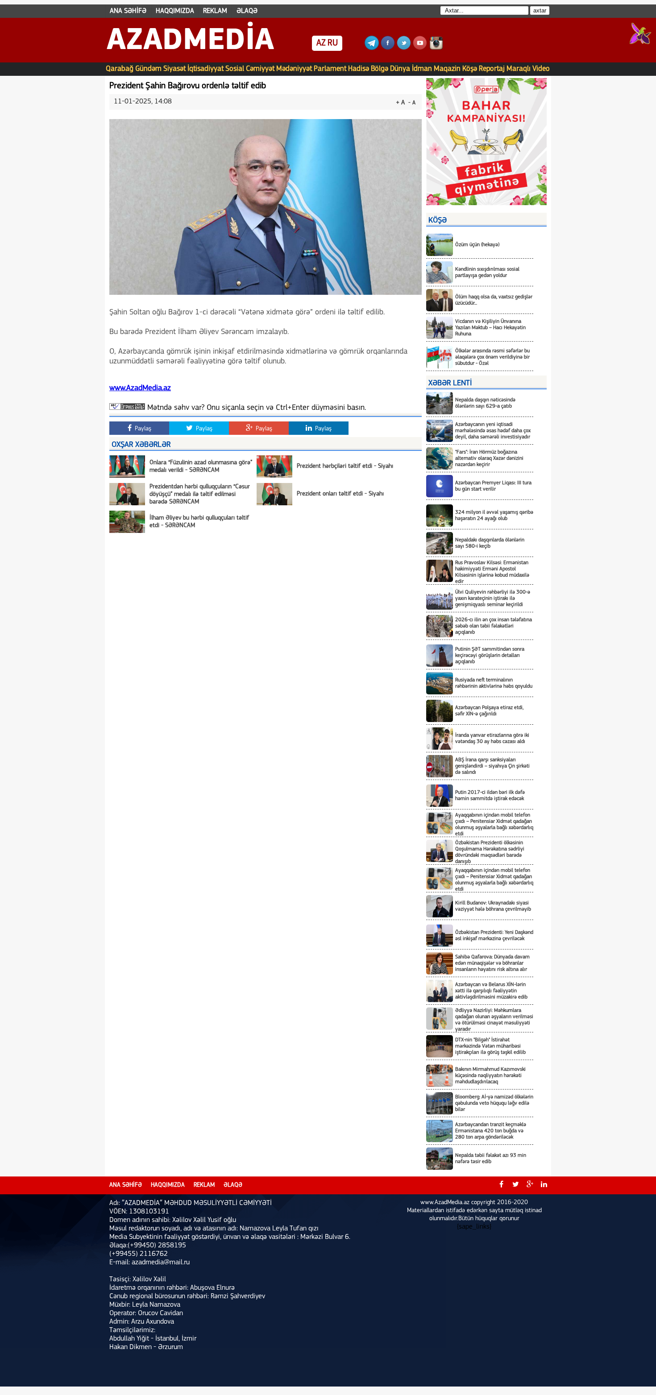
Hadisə (358, 69)
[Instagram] (436, 48)
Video (541, 69)
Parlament (330, 69)
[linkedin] (544, 1185)
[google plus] (530, 1185)
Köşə (469, 69)
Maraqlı (519, 69)
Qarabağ (119, 69)
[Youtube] (420, 48)
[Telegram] (372, 48)
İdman (422, 69)
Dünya (400, 69)
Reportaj (492, 69)
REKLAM (215, 11)
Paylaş (142, 428)
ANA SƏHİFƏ (128, 11)
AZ (321, 43)
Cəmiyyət (260, 69)
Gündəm (148, 69)
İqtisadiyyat (205, 69)
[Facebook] (388, 48)
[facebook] (501, 1185)
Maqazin (447, 69)
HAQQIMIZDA (175, 11)
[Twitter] (404, 48)
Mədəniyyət (294, 69)
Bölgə (379, 69)
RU (333, 43)
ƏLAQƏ (247, 11)
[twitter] (515, 1185)
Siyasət (174, 69)
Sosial (234, 69)
